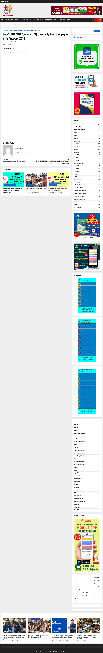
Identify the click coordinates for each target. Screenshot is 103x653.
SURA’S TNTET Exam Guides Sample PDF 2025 (36, 189)
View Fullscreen (7, 44)
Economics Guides (86, 347)
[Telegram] (84, 37)
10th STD (77, 155)
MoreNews (56, 651)
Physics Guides (86, 332)
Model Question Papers (50, 20)
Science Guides (86, 294)
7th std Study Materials (80, 188)
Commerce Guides (86, 352)
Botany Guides (85, 337)
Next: (52, 161)
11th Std (5, 30)
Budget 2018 (76, 138)
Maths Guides (85, 290)
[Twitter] (78, 37)
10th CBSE (77, 182)
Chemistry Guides (86, 334)
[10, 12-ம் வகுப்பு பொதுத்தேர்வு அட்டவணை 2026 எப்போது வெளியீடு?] (39, 625)
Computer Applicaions (87, 344)
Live (100, 20)
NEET (76, 177)
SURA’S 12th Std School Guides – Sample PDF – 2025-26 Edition (58, 189)
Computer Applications (86, 394)
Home (2, 20)
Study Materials (26, 20)
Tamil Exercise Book (79, 196)
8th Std (76, 174)
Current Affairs (77, 141)
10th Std (77, 165)
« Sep (75, 600)
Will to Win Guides (86, 301)
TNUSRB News (77, 205)
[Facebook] (74, 37)
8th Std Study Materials (80, 190)
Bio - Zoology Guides (86, 389)
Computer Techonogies (86, 397)
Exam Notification (38, 20)
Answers (75, 132)
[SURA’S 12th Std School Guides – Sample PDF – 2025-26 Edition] (58, 179)
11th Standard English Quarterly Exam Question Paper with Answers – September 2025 (12, 190)
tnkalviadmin (7, 41)
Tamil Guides (85, 283)
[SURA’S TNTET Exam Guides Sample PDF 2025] (36, 179)
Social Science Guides (87, 298)
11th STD (77, 157)
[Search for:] (84, 31)
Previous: (14, 160)
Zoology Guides (86, 339)
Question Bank (85, 305)
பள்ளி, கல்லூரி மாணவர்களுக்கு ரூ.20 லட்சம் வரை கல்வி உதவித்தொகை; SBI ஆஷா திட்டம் (63, 637)
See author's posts (22, 152)
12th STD (77, 160)
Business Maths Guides (88, 355)
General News (9, 20)
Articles (75, 135)
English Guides (86, 287)
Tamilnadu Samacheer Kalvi (80, 199)
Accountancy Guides (87, 349)
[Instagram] (81, 37)
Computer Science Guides (88, 342)
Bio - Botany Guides (86, 386)
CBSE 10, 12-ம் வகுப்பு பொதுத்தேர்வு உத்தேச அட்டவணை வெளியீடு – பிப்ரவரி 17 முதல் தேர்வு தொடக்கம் (14, 637)
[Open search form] (92, 20)
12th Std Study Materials (55, 183)
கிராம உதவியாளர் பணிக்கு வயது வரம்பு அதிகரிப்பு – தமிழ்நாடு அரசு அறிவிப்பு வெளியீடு (87, 637)
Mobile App (76, 152)
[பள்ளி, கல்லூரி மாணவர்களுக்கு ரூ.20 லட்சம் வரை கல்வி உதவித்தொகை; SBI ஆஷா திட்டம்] (64, 625)
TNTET (68, 20)
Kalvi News (17, 20)
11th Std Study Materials (14, 30)
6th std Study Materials (80, 185)
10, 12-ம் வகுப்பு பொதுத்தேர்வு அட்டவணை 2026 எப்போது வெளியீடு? (38, 636)
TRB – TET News (77, 207)
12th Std (77, 171)
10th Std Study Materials (79, 124)
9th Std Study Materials (80, 193)
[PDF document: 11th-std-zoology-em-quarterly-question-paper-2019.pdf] (36, 93)
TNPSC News (62, 20)
